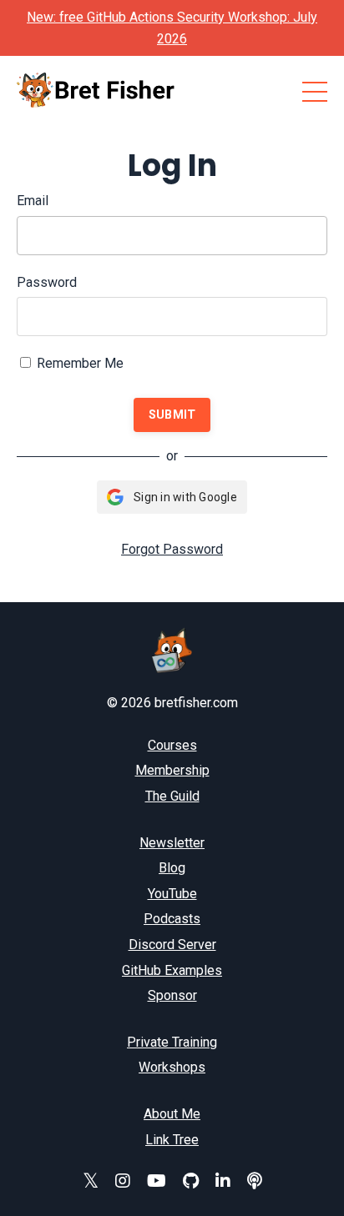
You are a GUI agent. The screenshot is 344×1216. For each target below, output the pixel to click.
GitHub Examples (172, 970)
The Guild (172, 796)
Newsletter (172, 843)
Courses (172, 745)
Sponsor (172, 995)
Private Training (172, 1042)
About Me (172, 1114)
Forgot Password (172, 549)
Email (32, 201)
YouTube (172, 894)
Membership (172, 770)
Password (47, 282)
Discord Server (172, 944)
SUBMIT (172, 415)
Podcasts (172, 919)
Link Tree (172, 1140)
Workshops (172, 1067)
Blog (172, 868)
